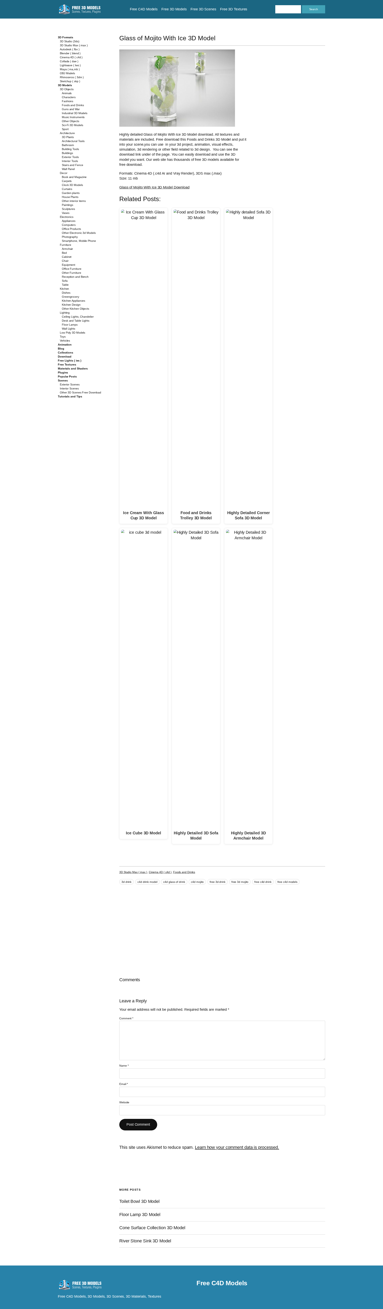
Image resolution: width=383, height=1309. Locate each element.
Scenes (63, 380)
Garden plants (71, 193)
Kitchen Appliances (73, 300)
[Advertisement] (292, 78)
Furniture (65, 244)
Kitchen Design (71, 304)
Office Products (71, 228)
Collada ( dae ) (69, 61)
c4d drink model (147, 881)
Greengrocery (70, 296)
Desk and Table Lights (75, 320)
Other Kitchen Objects (75, 308)
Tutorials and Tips (70, 396)
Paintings (67, 204)
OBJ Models (67, 73)
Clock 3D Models (72, 185)
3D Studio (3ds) (69, 41)
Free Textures (67, 364)
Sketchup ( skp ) (70, 81)
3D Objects (67, 89)
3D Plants (68, 137)
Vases (65, 212)
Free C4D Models (221, 1283)
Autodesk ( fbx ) (69, 49)
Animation (65, 344)
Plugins (63, 372)
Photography (70, 236)
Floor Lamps (70, 324)
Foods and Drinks (73, 105)
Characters (69, 97)
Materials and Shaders (73, 368)
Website (124, 1102)
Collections (65, 352)
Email (123, 1084)
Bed (64, 252)
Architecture (67, 133)
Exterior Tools (70, 157)
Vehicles (65, 340)
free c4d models (287, 881)
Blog (61, 348)
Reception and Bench (75, 276)
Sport (65, 129)
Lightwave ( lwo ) (70, 65)
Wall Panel (68, 169)
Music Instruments (73, 117)
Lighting (65, 312)
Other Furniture (71, 272)
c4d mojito (197, 881)
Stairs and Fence (72, 165)
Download (64, 356)
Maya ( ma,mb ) (70, 69)
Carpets (67, 181)
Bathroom (68, 145)
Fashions (67, 101)
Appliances (68, 220)
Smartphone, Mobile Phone (79, 240)
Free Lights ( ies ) (69, 360)
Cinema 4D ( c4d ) (71, 57)
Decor (63, 173)
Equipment (68, 264)
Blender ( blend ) (70, 53)
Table (65, 284)
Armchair (67, 248)
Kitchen (64, 288)
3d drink (126, 881)
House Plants (70, 197)
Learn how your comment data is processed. (237, 1147)
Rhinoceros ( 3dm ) (72, 77)
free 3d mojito (240, 881)
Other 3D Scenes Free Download (80, 392)
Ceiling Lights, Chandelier (78, 316)
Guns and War (71, 109)
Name (123, 1065)
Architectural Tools (73, 141)
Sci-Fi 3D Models (72, 125)
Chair (65, 260)
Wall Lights (68, 328)
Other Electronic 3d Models (79, 232)
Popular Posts (67, 376)
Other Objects (70, 121)
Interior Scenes (69, 388)
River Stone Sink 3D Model (145, 1241)
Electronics (66, 216)
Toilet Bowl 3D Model (139, 1201)
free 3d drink (217, 881)
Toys (63, 336)
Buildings (67, 153)
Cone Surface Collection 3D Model (152, 1227)
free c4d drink (262, 881)
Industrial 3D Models (74, 113)
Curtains (67, 189)
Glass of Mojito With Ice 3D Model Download (154, 187)
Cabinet (66, 256)
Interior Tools (70, 161)
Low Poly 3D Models (72, 332)
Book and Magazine (74, 177)
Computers (69, 224)
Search (313, 9)
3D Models (65, 85)
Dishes (66, 292)
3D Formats (65, 37)
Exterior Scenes (70, 384)
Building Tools (70, 149)
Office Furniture (71, 268)
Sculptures (68, 208)
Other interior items (74, 201)
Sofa (65, 280)
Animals (67, 93)
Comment (126, 1018)
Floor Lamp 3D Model (139, 1214)
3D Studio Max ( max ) (74, 45)
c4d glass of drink (174, 881)
